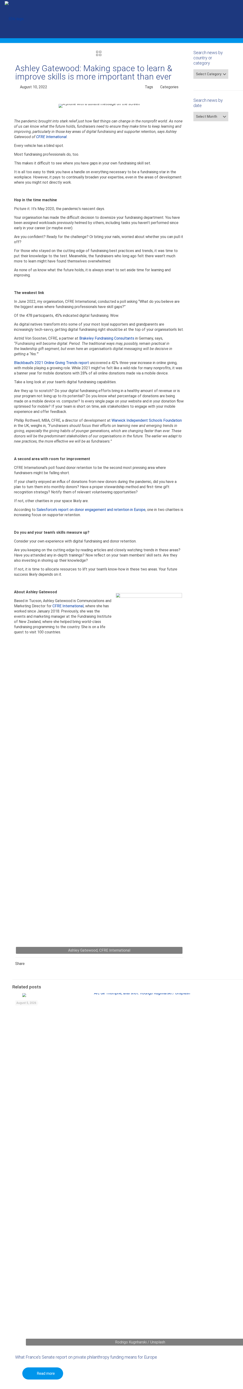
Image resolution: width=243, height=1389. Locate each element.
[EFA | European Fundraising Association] (14, 19)
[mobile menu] (235, 19)
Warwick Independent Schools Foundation (147, 420)
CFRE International (51, 137)
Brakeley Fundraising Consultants (106, 338)
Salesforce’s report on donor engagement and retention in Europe (91, 509)
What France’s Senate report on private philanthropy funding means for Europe (86, 1357)
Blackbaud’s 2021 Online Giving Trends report (51, 362)
